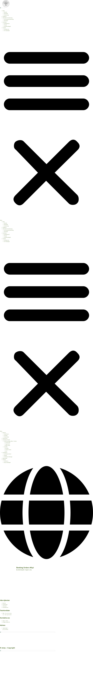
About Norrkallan (7, 462)
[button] (46, 127)
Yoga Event (7, 444)
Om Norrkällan (7, 30)
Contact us (6, 461)
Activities (5, 435)
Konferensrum (7, 23)
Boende (5, 12)
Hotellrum (5, 16)
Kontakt (4, 27)
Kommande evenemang (9, 19)
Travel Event (7, 442)
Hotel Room (6, 434)
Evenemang (6, 15)
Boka (4, 10)
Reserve (4, 432)
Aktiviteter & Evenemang (7, 17)
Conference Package (8, 456)
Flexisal (5, 24)
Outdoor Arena (8, 449)
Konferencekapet (7, 26)
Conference (5, 452)
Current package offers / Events (10, 441)
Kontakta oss (6, 29)
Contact (4, 459)
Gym (6, 451)
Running (6, 448)
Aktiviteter (6, 13)
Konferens (5, 22)
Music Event (7, 445)
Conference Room (7, 453)
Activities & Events (6, 439)
